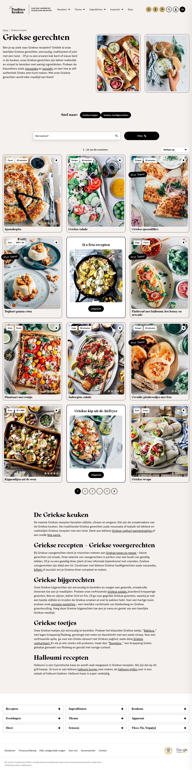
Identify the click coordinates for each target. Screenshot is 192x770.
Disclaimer (9, 750)
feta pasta (54, 535)
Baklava (149, 630)
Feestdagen (13, 718)
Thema (73, 718)
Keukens (137, 709)
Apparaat (138, 718)
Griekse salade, (118, 591)
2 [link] (85, 491)
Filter (140, 135)
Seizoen (74, 728)
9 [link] (107, 491)
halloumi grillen (128, 669)
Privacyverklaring (27, 750)
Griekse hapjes (90, 115)
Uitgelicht (96, 308)
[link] (114, 491)
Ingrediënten (77, 709)
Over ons (73, 750)
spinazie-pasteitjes (63, 604)
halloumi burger (88, 669)
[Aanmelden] (182, 9)
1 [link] (77, 491)
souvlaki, (48, 68)
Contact (103, 750)
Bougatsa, (116, 643)
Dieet (9, 728)
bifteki (38, 569)
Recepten (12, 709)
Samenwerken (88, 750)
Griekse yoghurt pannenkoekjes (132, 531)
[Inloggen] (176, 9)
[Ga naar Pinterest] (162, 9)
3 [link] (92, 491)
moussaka (31, 68)
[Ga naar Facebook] (155, 9)
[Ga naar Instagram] (149, 9)
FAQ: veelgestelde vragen (52, 750)
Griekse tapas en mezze (121, 553)
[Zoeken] (169, 9)
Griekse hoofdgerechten (116, 115)
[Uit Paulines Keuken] (17, 9)
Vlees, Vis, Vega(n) (144, 728)
